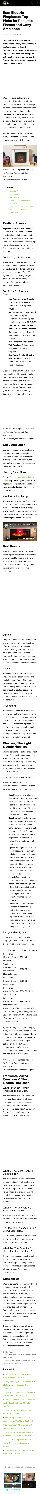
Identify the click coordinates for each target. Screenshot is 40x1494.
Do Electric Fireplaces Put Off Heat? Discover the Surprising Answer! (17, 1443)
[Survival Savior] (5, 3)
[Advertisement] (20, 1133)
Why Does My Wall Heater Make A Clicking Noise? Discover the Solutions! (19, 1385)
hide (16, 187)
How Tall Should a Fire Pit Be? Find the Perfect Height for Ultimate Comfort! (19, 1403)
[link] (6, 1475)
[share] (18, 1475)
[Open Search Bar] (32, 3)
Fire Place (9, 1352)
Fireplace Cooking (12, 1476)
